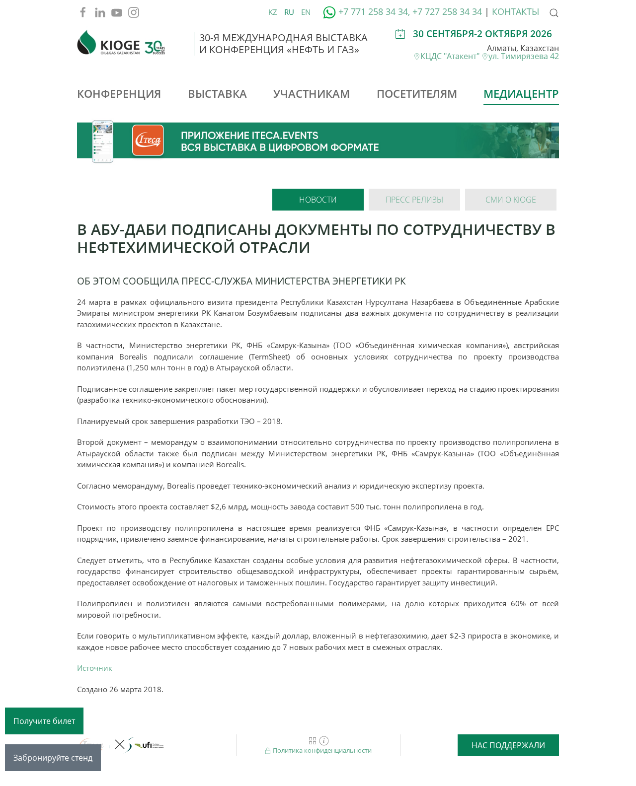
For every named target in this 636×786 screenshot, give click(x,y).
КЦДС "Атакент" (450, 56)
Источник (94, 668)
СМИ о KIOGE (510, 199)
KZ (273, 12)
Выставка (217, 93)
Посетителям (417, 93)
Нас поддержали (508, 745)
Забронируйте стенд (52, 757)
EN (306, 12)
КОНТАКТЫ (515, 11)
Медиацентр (521, 93)
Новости (318, 199)
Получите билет (44, 720)
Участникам (311, 93)
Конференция (119, 93)
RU (290, 12)
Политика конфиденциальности (321, 750)
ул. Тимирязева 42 (523, 56)
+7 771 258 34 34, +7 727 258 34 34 (410, 11)
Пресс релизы (414, 199)
